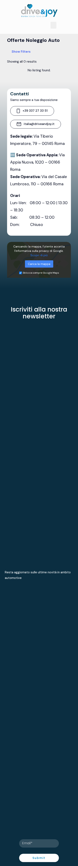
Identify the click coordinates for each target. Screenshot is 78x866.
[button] (53, 25)
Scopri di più (39, 255)
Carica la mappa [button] (39, 264)
